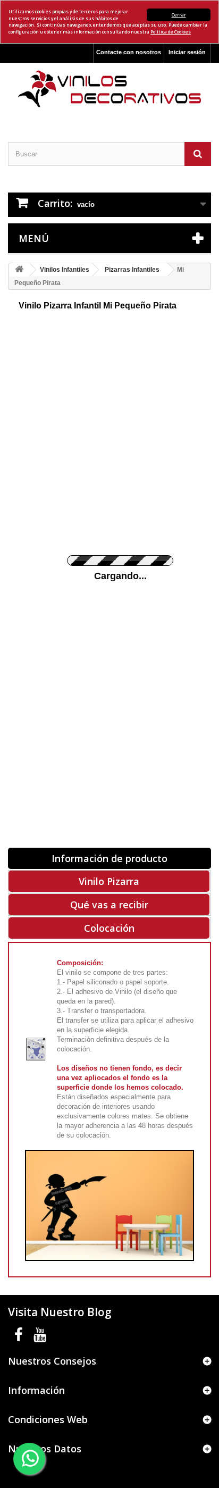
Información (36, 1390)
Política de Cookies (170, 32)
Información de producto (109, 858)
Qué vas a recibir (109, 904)
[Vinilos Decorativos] (109, 89)
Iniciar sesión (187, 52)
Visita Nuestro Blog (60, 1312)
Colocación (109, 928)
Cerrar (179, 15)
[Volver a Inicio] (19, 270)
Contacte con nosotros (128, 52)
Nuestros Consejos (52, 1361)
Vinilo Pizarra (109, 881)
